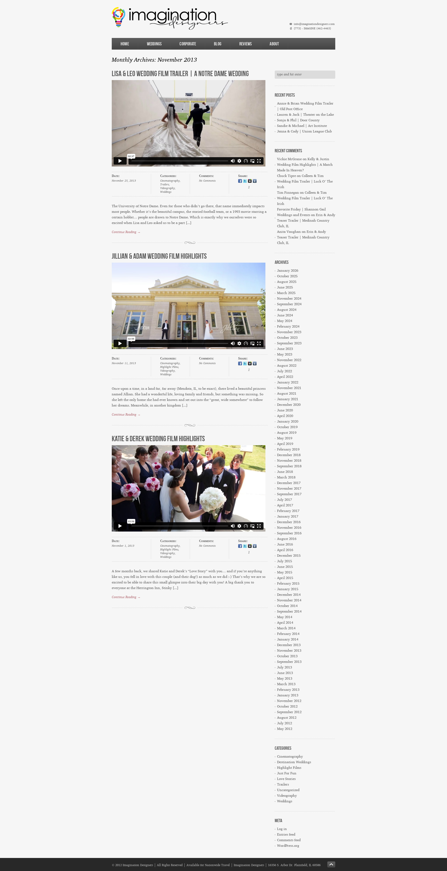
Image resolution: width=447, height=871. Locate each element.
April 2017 (285, 505)
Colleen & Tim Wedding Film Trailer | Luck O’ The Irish (305, 181)
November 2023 (289, 332)
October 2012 (287, 706)
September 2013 (289, 662)
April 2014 (285, 623)
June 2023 (285, 349)
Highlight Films (169, 367)
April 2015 (285, 578)
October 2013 (287, 656)
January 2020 (287, 422)
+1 (250, 181)
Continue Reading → (126, 232)
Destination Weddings (294, 762)
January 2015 (287, 589)
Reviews (245, 43)
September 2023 (289, 343)
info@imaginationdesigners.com (314, 24)
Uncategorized (288, 790)
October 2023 (287, 338)
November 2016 (289, 528)
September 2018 (289, 466)
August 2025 (286, 282)
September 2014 (289, 611)
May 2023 (284, 354)
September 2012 (289, 712)
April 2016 (285, 550)
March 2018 (286, 477)
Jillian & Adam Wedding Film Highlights (159, 256)
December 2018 (289, 455)
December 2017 (289, 483)
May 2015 (284, 572)
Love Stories (286, 779)
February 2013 (288, 690)
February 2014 (288, 634)
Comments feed (289, 840)
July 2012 (284, 723)
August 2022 (286, 366)
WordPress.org (288, 846)
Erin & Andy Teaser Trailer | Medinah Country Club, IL (306, 220)
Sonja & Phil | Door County (298, 120)
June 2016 (285, 544)
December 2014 (289, 595)
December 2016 (289, 522)
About (274, 43)
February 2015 (288, 584)
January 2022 (287, 382)
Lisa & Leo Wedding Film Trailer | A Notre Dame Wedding (180, 73)
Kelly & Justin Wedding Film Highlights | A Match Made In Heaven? (305, 164)
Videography (167, 188)
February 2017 (288, 511)
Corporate (187, 43)
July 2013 (284, 667)
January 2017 (287, 517)
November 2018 (289, 461)
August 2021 (286, 394)
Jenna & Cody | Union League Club (304, 131)
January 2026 (287, 271)
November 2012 (289, 701)
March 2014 (286, 628)
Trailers (164, 184)
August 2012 (286, 718)
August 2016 (286, 539)
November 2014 (289, 600)
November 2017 (289, 489)
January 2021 (287, 399)
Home (125, 43)
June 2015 (285, 567)
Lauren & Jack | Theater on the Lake (305, 115)
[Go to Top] (331, 864)
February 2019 (288, 449)
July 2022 (284, 371)
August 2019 (286, 433)
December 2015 (289, 556)
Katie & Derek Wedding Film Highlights (158, 438)
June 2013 (285, 673)
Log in (282, 829)
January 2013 (287, 695)
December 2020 (289, 405)
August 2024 (286, 310)
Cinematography (170, 180)
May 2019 (284, 438)
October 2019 (287, 427)
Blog (217, 43)
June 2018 (285, 472)
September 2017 (289, 494)
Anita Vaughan (289, 232)
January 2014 (287, 639)
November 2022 (289, 360)
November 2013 (289, 651)
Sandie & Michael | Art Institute (302, 126)
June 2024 (285, 315)
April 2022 (285, 377)
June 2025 (285, 287)
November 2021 (289, 388)
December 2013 (289, 645)
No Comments (207, 180)
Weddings (154, 43)
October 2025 (287, 276)
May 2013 (284, 679)
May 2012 (284, 729)
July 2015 (284, 561)
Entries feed (286, 835)
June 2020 (285, 410)
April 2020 (285, 416)
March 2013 (286, 684)
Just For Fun (286, 773)
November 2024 (289, 299)
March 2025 (286, 293)
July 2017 (284, 500)
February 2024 (288, 327)
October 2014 (287, 606)
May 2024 (284, 321)
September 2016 (289, 533)
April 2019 (285, 444)
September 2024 (289, 304)
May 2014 (284, 617)
